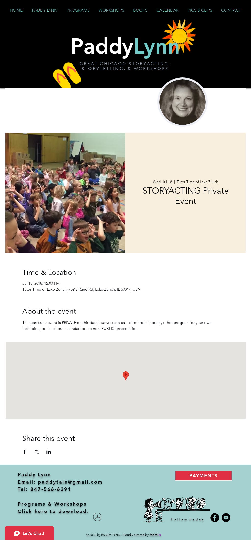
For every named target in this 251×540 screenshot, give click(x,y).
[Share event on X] (36, 452)
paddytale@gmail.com (70, 482)
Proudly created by (142, 535)
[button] (78, 10)
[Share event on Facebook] (24, 452)
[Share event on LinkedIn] (48, 452)
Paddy (125, 46)
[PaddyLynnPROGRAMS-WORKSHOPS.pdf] (97, 517)
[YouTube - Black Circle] (226, 517)
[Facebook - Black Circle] (214, 517)
